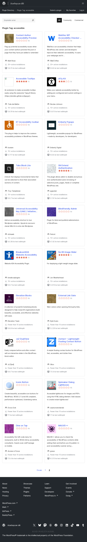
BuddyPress (8, 515)
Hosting (5, 492)
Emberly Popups (66, 122)
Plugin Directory (8, 10)
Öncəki (39, 470)
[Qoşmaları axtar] (33, 20)
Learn (47, 484)
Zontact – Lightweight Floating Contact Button (69, 340)
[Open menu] (83, 3)
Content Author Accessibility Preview (26, 36)
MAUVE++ (63, 425)
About (4, 484)
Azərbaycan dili (14, 525)
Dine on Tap (21, 425)
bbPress (6, 511)
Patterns (27, 496)
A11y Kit (62, 78)
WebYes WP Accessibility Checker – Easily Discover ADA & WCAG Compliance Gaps (70, 36)
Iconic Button (22, 382)
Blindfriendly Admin (67, 208)
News (4, 488)
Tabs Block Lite (23, 165)
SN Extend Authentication (65, 166)
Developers (49, 492)
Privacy (5, 496)
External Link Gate (67, 295)
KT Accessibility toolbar (27, 122)
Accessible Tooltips (25, 78)
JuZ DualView (22, 339)
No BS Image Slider (67, 252)
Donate (70, 492)
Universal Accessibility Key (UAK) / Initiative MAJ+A (27, 210)
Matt (5, 507)
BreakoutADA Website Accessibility (26, 253)
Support (48, 488)
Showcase (27, 484)
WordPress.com (10, 503)
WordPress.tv (51, 496)
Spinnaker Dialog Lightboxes (66, 383)
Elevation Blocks (24, 295)
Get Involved (71, 484)
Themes (26, 488)
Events (69, 488)
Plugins (26, 492)
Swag (69, 496)
